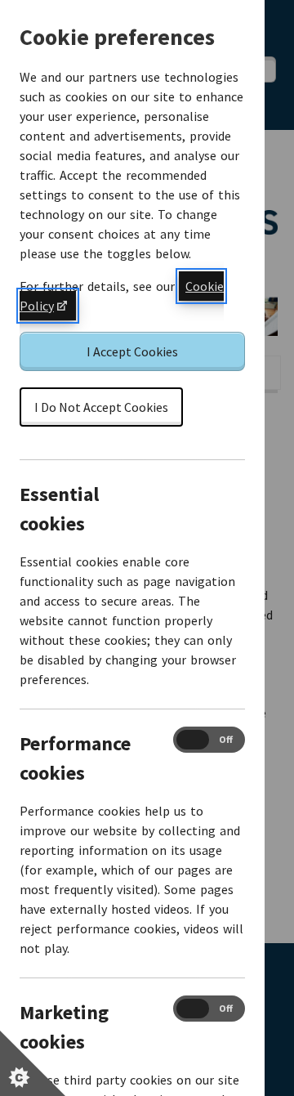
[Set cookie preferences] (32, 1063)
